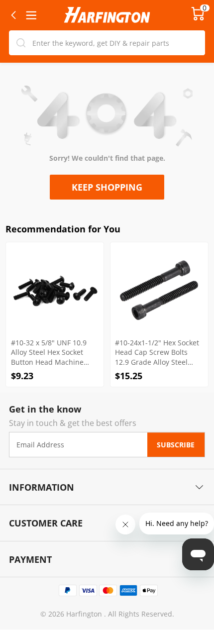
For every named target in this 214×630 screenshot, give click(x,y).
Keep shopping (107, 187)
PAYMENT (30, 559)
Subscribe (176, 444)
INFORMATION (41, 487)
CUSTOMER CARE (46, 523)
